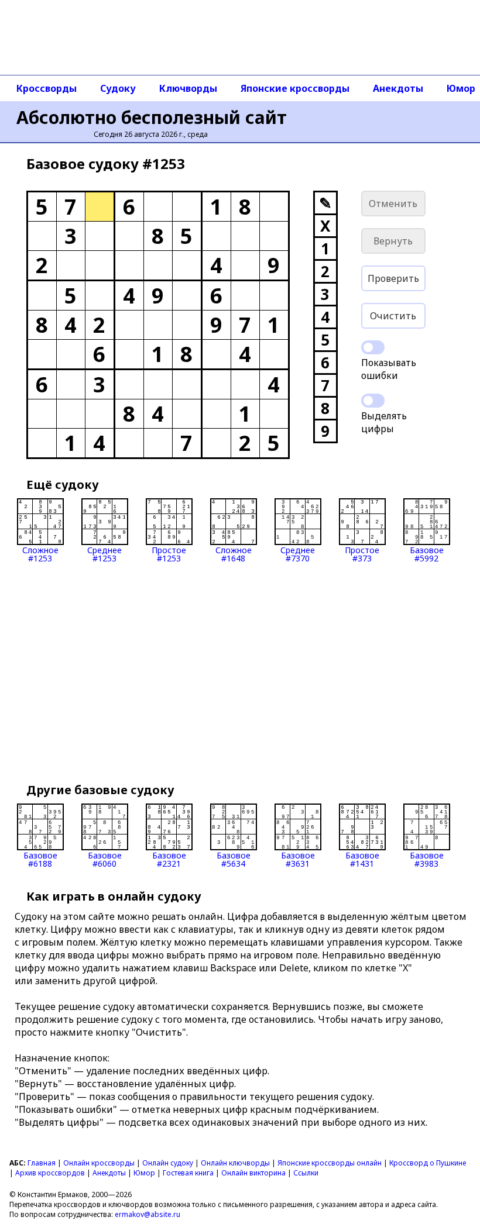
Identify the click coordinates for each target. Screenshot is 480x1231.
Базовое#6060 (105, 859)
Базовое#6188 (40, 859)
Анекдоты (398, 88)
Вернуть (393, 241)
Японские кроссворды (295, 88)
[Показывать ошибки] (373, 347)
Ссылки (305, 1173)
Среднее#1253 (104, 553)
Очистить (393, 315)
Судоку (118, 88)
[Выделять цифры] (373, 401)
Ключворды (188, 88)
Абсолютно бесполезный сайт (151, 117)
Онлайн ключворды (235, 1163)
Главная (42, 1163)
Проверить (393, 278)
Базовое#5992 (427, 553)
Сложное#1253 (40, 553)
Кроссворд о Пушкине (427, 1163)
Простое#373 (362, 553)
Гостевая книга (188, 1173)
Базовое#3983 (427, 859)
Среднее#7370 (297, 553)
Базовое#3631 (298, 859)
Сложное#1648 (233, 553)
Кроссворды (46, 88)
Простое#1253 (169, 553)
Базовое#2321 (169, 859)
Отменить (393, 203)
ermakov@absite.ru (147, 1214)
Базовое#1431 (362, 859)
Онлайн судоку (167, 1163)
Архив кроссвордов (50, 1173)
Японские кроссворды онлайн (329, 1163)
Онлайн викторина (253, 1173)
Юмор (144, 1173)
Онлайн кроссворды (99, 1163)
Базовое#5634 (234, 859)
